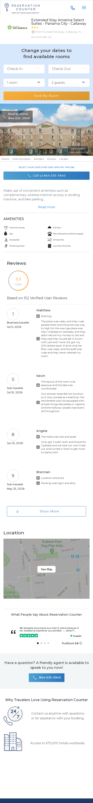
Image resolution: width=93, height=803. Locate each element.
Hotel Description (21, 159)
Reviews (51, 159)
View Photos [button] (78, 148)
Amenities (39, 159)
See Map (46, 569)
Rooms (5, 159)
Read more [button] (46, 207)
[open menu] (84, 7)
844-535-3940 (19, 118)
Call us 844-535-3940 (49, 175)
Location (63, 159)
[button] (60, 35)
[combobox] (24, 83)
